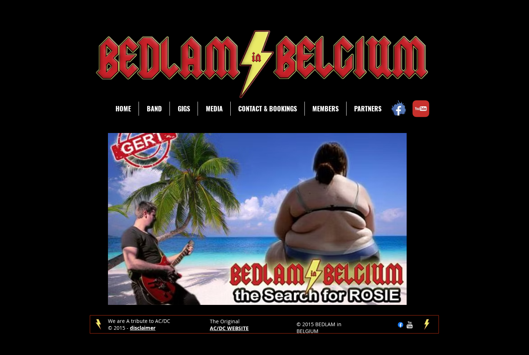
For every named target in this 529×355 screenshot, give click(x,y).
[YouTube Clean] (409, 324)
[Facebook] (400, 324)
